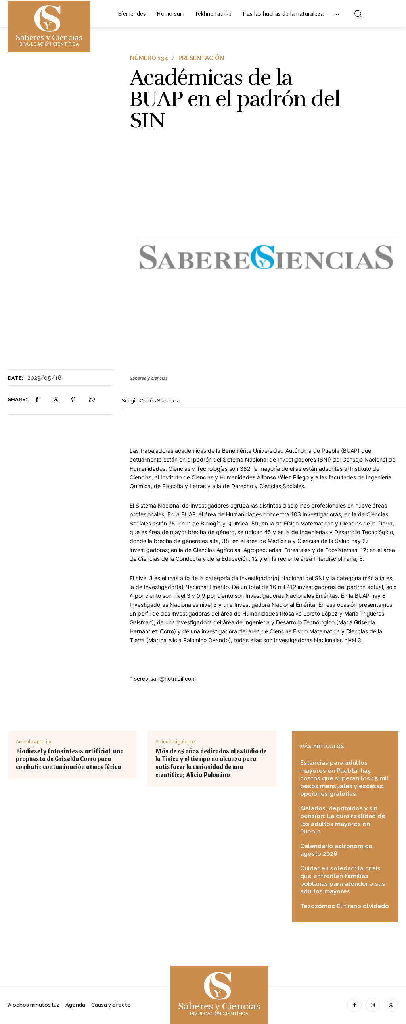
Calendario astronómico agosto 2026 (336, 850)
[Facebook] (37, 400)
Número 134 (149, 58)
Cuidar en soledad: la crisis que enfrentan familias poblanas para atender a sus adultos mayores (342, 880)
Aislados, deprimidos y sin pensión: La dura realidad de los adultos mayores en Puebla (342, 820)
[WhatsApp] (92, 400)
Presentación (201, 58)
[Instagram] (373, 1005)
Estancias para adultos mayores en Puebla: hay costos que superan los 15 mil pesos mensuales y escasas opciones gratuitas (344, 778)
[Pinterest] (73, 400)
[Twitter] (55, 400)
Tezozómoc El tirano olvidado (344, 906)
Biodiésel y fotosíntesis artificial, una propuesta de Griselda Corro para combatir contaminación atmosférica (70, 758)
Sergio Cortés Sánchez (150, 401)
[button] (358, 13)
